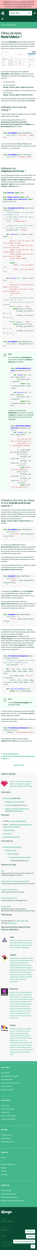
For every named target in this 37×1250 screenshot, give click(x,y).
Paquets (13, 854)
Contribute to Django (7, 1109)
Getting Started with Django (10, 1076)
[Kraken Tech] (4, 995)
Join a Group (5, 1105)
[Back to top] (33, 1246)
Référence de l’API (10, 850)
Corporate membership (8, 1194)
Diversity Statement (7, 1090)
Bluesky (3, 1168)
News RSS (4, 1174)
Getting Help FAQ (6, 1135)
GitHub (3, 1158)
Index (3, 881)
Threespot (6, 1230)
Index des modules (12, 881)
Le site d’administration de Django (20, 857)
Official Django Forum (9, 898)
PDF (22, 921)
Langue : (31, 1236)
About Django (5, 1073)
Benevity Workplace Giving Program (12, 1200)
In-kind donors (7, 1221)
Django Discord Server (9, 890)
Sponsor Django (6, 1190)
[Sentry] (4, 942)
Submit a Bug (5, 1112)
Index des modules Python (11, 837)
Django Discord (6, 1138)
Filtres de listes (12, 798)
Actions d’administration (10, 754)
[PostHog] (4, 1031)
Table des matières (9, 830)
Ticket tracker (6, 907)
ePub (26, 921)
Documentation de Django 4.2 (12, 847)
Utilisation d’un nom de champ (14, 802)
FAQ (2, 871)
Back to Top (19, 765)
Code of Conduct (6, 1086)
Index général (7, 833)
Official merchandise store (9, 1197)
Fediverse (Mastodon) (8, 1164)
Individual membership (8, 1119)
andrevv (6, 1236)
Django (2, 13)
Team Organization (7, 1079)
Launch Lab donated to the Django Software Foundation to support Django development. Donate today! (21, 784)
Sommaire (25, 881)
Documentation (8, 24)
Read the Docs (12, 923)
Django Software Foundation (10, 1083)
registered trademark (21, 1244)
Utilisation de (16, 805)
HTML (18, 921)
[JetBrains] (4, 961)
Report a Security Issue (8, 1116)
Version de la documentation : (24, 1241)
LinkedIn (3, 1171)
